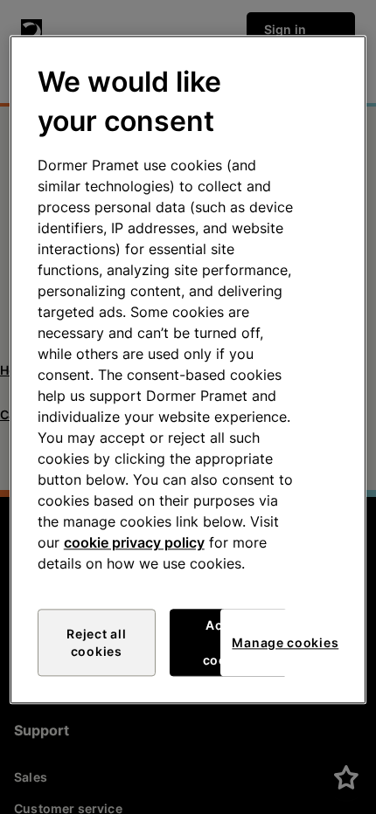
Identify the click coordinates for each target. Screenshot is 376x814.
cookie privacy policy (134, 543)
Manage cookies (285, 642)
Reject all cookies (96, 643)
